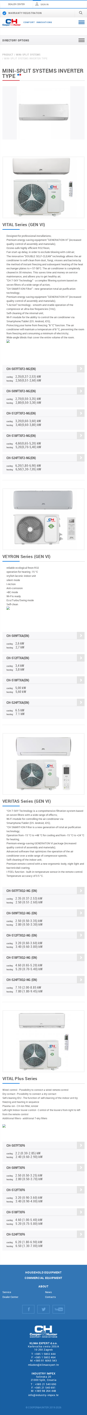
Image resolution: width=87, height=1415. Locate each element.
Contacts (50, 1297)
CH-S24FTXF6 (15, 1234)
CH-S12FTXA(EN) (17, 658)
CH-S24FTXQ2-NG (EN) (21, 979)
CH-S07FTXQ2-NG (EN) (21, 890)
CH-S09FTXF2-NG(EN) (21, 391)
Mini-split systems (28, 54)
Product (7, 54)
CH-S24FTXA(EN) (17, 702)
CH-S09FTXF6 (15, 1167)
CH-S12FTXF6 (15, 1189)
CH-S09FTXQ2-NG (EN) (21, 913)
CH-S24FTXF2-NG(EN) (21, 457)
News (48, 1292)
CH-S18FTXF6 (15, 1212)
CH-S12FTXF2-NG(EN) (21, 413)
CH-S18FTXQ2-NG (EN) (21, 957)
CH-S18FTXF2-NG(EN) (21, 435)
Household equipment (43, 1272)
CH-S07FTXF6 (15, 1145)
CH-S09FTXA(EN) (17, 635)
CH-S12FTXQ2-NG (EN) (21, 935)
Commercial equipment (43, 1278)
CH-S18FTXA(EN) (17, 680)
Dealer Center (10, 1297)
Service (6, 1292)
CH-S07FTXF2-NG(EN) (21, 368)
